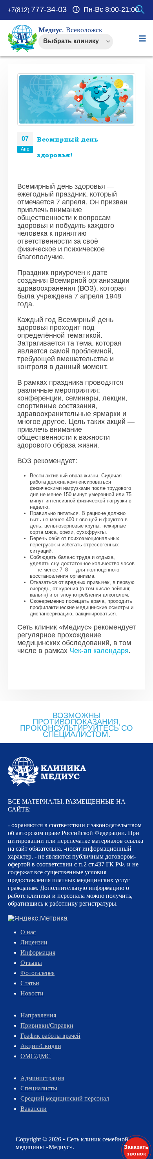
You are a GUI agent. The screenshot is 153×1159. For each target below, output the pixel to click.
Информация (37, 952)
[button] (140, 9)
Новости (32, 993)
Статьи (29, 983)
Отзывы (31, 962)
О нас (28, 932)
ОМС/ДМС (35, 1056)
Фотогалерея (37, 973)
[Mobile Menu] (142, 38)
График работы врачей (50, 1035)
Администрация (42, 1078)
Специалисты (38, 1088)
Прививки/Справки (46, 1025)
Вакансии (33, 1108)
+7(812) (37, 10)
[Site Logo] (22, 38)
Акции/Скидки (40, 1046)
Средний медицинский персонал (64, 1098)
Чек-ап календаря (99, 651)
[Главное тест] (47, 771)
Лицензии (33, 942)
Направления (38, 1015)
